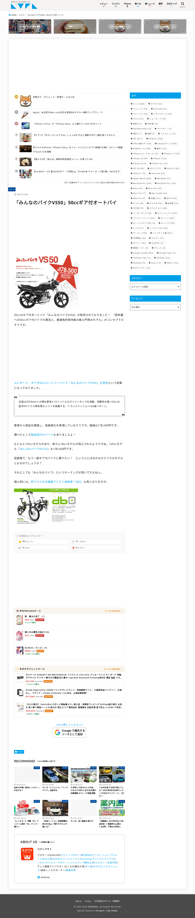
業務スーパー (140, 248)
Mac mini (155, 188)
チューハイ (140, 109)
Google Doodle (143, 253)
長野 (137, 123)
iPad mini (158, 173)
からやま (155, 203)
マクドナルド (158, 208)
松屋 (156, 198)
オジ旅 (89, 866)
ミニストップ (168, 133)
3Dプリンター (141, 268)
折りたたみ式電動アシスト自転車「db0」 (57, 482)
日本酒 (152, 123)
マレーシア (140, 114)
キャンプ (168, 223)
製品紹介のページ (42, 434)
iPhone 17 (172, 153)
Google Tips (167, 253)
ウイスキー (164, 128)
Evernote (160, 109)
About (79, 901)
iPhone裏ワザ (142, 143)
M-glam (100, 910)
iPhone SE (160, 163)
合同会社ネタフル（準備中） (108, 901)
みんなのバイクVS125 (33, 449)
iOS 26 (138, 168)
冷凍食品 (139, 238)
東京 (137, 133)
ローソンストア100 (144, 223)
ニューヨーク (157, 118)
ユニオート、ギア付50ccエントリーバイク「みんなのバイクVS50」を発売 (61, 383)
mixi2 (156, 263)
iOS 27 (155, 168)
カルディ (157, 238)
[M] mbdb (112, 910)
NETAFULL (93, 906)
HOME (13, 15)
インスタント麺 (162, 233)
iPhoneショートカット (145, 153)
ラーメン (140, 233)
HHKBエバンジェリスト (66, 858)
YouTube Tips (142, 258)
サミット (159, 248)
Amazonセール (167, 143)
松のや (172, 198)
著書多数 (71, 870)
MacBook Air (142, 183)
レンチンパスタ (158, 228)
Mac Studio (159, 193)
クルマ (21, 15)
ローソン (167, 218)
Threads (163, 258)
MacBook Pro (166, 183)
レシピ (138, 228)
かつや (138, 203)
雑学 (162, 148)
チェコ (138, 118)
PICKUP (156, 138)
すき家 (138, 208)
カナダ (156, 104)
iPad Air (139, 173)
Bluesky (139, 263)
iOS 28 (138, 138)
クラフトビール (162, 114)
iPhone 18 (140, 158)
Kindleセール (142, 148)
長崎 (151, 133)
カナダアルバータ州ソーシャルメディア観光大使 (67, 862)
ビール (139, 104)
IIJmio (172, 263)
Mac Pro (139, 193)
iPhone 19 (159, 158)
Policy (88, 901)
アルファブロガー (70, 854)
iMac (137, 188)
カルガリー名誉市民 (106, 862)
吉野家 (173, 203)
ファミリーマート (144, 218)
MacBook (164, 178)
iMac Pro (139, 198)
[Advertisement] (69, 65)
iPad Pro (173, 168)
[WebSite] (43, 877)
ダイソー (139, 243)
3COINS (157, 243)
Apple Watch (142, 178)
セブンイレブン (167, 213)
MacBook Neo (142, 128)
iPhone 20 (139, 163)
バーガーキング (142, 213)
